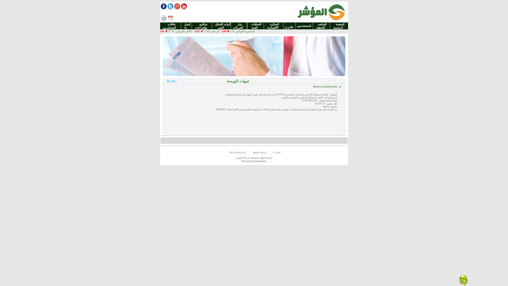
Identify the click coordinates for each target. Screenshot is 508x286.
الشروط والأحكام (237, 152)
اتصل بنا (276, 152)
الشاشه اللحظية (321, 26)
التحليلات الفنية (255, 26)
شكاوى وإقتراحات (202, 26)
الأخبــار (289, 26)
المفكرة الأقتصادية (273, 26)
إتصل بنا (186, 26)
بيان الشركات (239, 26)
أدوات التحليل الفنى (222, 26)
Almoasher (261, 161)
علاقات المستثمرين (170, 26)
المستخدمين (304, 25)
